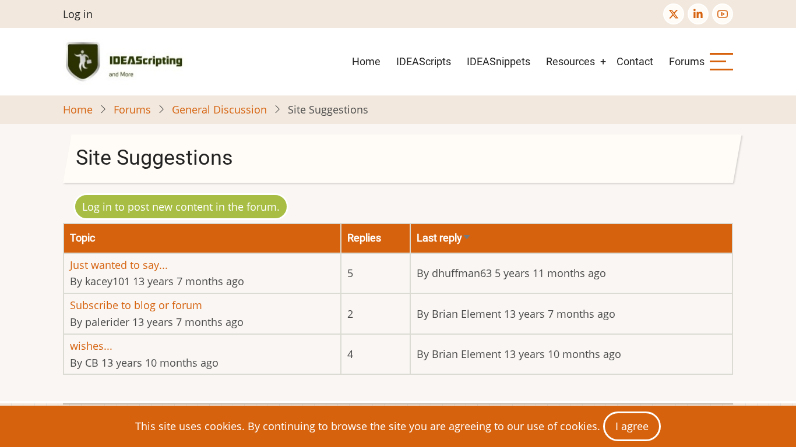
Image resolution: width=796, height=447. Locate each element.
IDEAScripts (423, 61)
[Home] (126, 61)
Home (366, 61)
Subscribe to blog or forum (136, 305)
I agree (632, 426)
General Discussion (219, 109)
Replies (364, 238)
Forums (687, 61)
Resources (570, 61)
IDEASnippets (498, 61)
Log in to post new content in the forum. (181, 207)
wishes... (91, 346)
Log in (78, 14)
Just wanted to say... (119, 265)
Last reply (444, 238)
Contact (635, 61)
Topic (82, 238)
